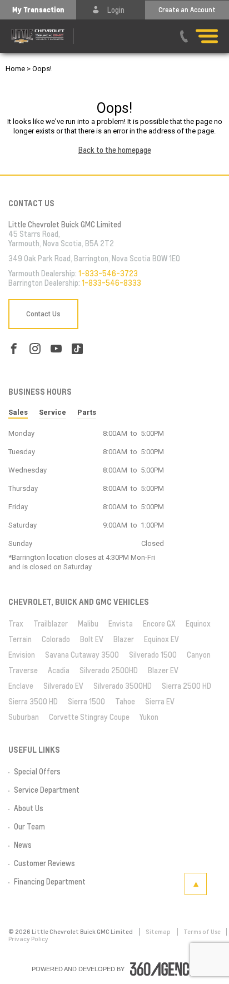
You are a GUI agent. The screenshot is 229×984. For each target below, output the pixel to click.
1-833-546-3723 (108, 273)
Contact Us (43, 314)
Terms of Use (202, 932)
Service (52, 412)
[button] (38, 9)
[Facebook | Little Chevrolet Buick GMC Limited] (13, 349)
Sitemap (159, 932)
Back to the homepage (114, 150)
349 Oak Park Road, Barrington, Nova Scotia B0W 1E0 (94, 258)
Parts (86, 412)
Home (15, 68)
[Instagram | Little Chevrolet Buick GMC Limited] (35, 349)
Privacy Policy (28, 939)
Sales (18, 412)
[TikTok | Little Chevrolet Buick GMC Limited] (77, 349)
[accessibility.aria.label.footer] (164, 969)
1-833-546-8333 (111, 283)
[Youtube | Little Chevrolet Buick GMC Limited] (56, 349)
